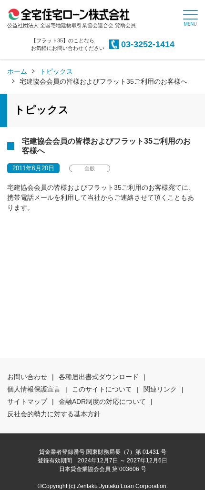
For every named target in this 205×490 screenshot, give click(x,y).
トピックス (56, 71)
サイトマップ (27, 401)
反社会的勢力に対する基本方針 (54, 414)
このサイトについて (102, 389)
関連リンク (160, 389)
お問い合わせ (27, 377)
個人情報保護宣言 (34, 389)
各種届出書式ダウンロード (99, 377)
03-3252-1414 (147, 44)
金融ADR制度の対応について (102, 401)
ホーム (17, 71)
